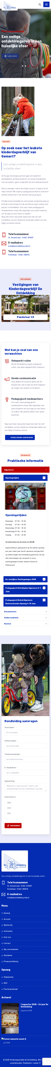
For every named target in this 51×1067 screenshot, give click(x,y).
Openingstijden (12, 478)
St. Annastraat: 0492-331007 (20, 237)
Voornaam (10, 727)
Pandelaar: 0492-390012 (19, 255)
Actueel (7, 919)
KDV (9, 808)
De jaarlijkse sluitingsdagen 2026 (20, 579)
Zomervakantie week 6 (14, 1039)
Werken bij (8, 925)
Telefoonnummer (13, 754)
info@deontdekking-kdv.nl (19, 246)
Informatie (8, 931)
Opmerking (10, 781)
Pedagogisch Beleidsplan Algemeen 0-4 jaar (23, 589)
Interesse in (10, 797)
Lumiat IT (37, 1063)
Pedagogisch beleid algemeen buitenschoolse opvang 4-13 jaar (20, 602)
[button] (22, 66)
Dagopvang (8, 977)
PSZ (9, 813)
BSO (9, 802)
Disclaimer (8, 955)
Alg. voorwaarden (11, 949)
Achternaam (11, 741)
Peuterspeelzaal (11, 989)
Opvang (7, 913)
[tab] (25, 470)
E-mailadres (11, 767)
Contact (7, 943)
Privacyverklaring (11, 961)
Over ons (7, 937)
